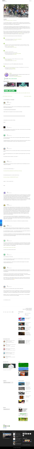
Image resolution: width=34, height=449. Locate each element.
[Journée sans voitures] (23, 416)
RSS (11, 312)
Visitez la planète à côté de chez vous (7, 96)
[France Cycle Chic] (23, 411)
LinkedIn (7, 312)
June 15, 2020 (14, 60)
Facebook (3, 312)
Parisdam (5, 19)
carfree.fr (3, 0)
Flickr (9, 312)
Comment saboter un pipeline (28, 96)
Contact (12, 312)
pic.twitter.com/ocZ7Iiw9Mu (17, 53)
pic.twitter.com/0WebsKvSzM (8, 59)
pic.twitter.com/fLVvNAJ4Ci (10, 46)
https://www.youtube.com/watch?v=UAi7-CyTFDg (9, 247)
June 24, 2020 (14, 47)
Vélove (11, 20)
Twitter (5, 312)
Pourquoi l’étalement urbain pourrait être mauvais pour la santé (28, 388)
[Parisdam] (17, 10)
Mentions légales (19, 447)
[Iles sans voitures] (23, 371)
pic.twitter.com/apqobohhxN (18, 39)
